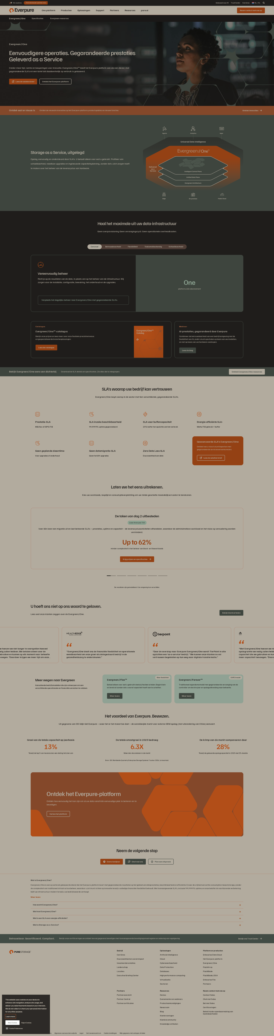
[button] (14, 1028)
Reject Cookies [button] (26, 1023)
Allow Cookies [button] (12, 1023)
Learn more (10, 1016)
